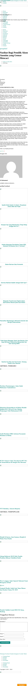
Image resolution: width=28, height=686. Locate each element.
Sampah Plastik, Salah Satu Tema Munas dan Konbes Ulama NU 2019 (13, 589)
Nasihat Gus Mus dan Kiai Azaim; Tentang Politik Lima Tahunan (14, 362)
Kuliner (5, 27)
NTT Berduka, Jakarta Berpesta (10, 508)
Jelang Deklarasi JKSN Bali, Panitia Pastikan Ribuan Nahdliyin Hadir (11, 557)
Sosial (4, 39)
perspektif (5, 23)
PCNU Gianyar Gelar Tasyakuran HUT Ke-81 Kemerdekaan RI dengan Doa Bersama (13, 461)
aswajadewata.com (17, 669)
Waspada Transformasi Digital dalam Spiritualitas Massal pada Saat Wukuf (14, 301)
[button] (14, 79)
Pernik (4, 25)
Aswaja (5, 32)
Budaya (5, 37)
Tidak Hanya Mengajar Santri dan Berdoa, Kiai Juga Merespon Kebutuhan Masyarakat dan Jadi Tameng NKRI (14, 342)
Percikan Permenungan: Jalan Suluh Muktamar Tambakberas (11, 386)
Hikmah (5, 36)
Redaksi (5, 657)
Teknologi (5, 21)
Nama (2, 633)
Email (2, 636)
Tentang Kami (6, 656)
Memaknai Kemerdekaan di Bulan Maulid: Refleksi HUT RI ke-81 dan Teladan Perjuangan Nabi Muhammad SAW (13, 409)
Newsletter (5, 660)
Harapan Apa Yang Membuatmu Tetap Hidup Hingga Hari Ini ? (14, 225)
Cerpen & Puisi (6, 24)
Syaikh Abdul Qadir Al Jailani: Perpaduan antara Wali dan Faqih (14, 205)
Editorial (5, 35)
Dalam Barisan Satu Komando (14, 264)
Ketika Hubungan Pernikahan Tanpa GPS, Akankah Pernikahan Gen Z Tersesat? (14, 245)
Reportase (5, 31)
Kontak (4, 659)
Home (4, 29)
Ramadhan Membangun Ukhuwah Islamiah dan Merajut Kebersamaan (14, 321)
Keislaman (5, 33)
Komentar (3, 621)
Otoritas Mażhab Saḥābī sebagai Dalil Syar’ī (14, 282)
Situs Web (2, 639)
